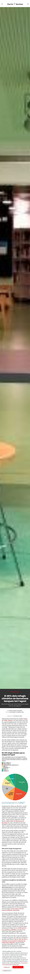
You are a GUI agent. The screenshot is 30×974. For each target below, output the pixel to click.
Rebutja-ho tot (6, 970)
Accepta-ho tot (18, 967)
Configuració (6, 967)
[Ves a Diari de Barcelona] (14, 4)
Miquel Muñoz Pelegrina (15, 710)
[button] (2, 4)
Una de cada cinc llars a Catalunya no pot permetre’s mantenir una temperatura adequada (14, 941)
